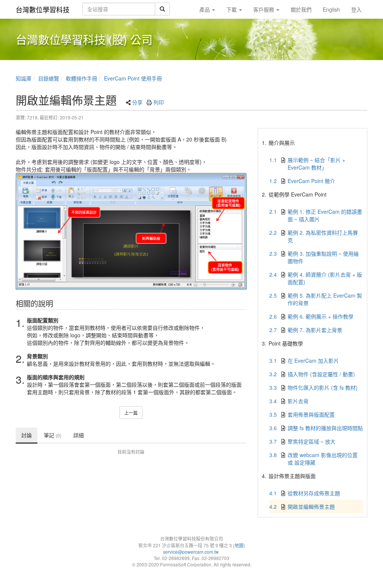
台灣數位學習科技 (43, 9)
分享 (137, 102)
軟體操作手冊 (81, 78)
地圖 (239, 545)
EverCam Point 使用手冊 (133, 78)
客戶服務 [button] (264, 9)
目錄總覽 (48, 78)
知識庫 (23, 78)
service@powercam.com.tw (191, 551)
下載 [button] (232, 9)
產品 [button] (205, 9)
